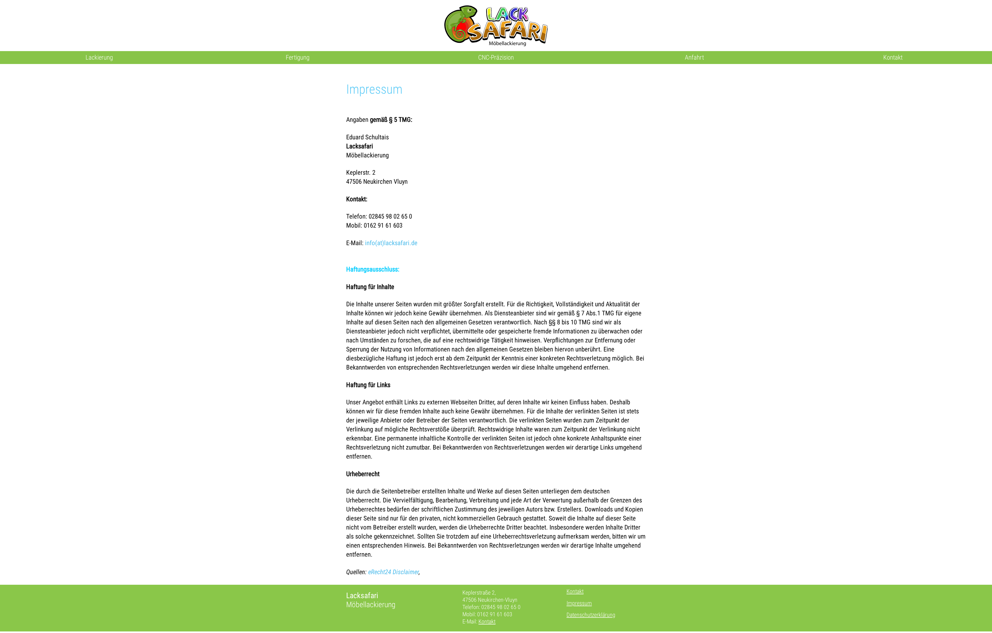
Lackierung (99, 57)
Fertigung (297, 57)
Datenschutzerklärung (591, 615)
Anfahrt (694, 57)
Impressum (579, 603)
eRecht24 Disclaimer (393, 572)
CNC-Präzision (496, 57)
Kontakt (893, 57)
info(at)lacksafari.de (391, 243)
